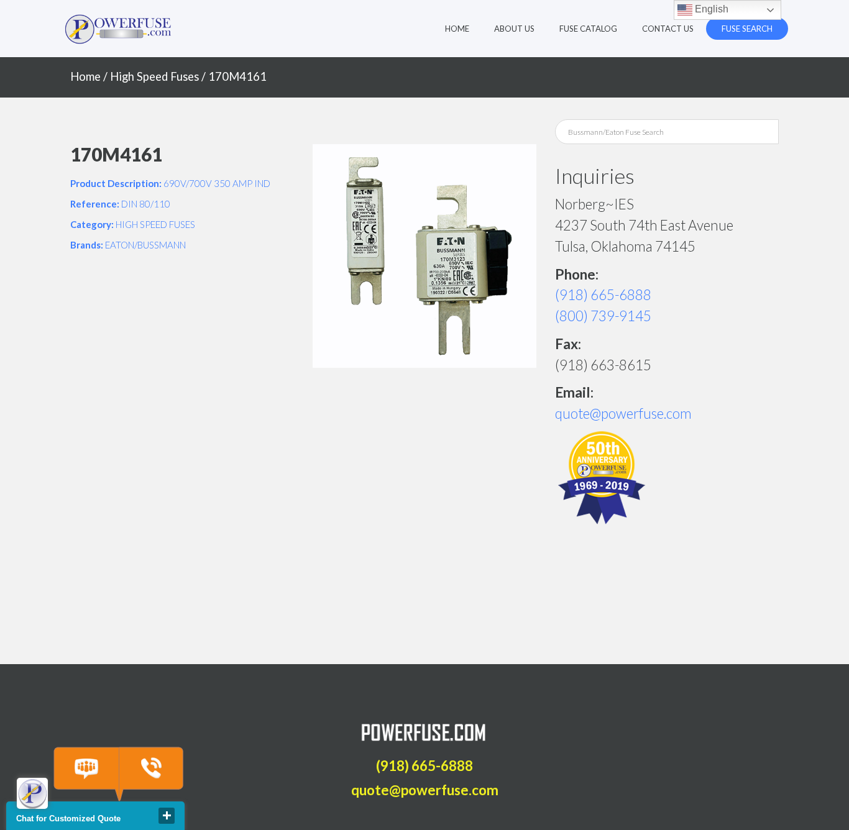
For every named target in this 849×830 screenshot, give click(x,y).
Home (457, 29)
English (710, 9)
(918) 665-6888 (603, 294)
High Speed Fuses (154, 76)
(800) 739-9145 (603, 316)
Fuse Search (747, 29)
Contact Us (668, 29)
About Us (514, 29)
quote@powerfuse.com (623, 413)
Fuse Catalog (588, 29)
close (166, 816)
